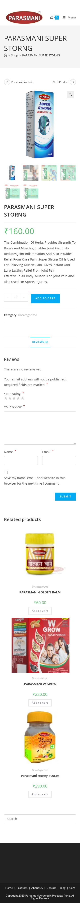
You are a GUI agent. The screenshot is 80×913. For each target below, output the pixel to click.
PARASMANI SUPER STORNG (41, 55)
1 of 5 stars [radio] (5, 398)
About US (37, 888)
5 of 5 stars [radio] (22, 398)
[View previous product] (7, 82)
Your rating (14, 393)
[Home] (5, 55)
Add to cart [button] (40, 611)
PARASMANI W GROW (40, 684)
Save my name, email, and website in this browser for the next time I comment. (34, 480)
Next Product (61, 82)
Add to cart (45, 298)
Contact (51, 888)
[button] (70, 94)
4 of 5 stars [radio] (18, 398)
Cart (72, 888)
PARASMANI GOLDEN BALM (40, 592)
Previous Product (21, 82)
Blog (63, 888)
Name (10, 451)
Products (22, 888)
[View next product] (73, 82)
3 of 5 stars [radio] (14, 398)
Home (9, 888)
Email (48, 451)
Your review (14, 406)
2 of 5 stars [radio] (9, 398)
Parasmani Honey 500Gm (40, 776)
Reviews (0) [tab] (40, 342)
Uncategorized (27, 315)
